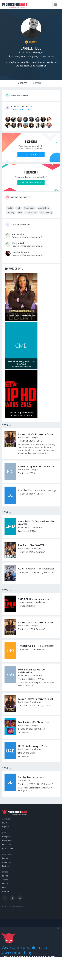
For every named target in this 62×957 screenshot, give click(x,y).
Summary (37, 83)
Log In (4, 822)
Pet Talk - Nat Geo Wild (31, 545)
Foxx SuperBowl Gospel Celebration (31, 671)
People (5, 858)
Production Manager (31, 52)
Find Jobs (6, 836)
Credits (22, 83)
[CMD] (10, 534)
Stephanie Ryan (20, 252)
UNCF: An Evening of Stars (33, 746)
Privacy (5, 883)
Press (4, 887)
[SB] (10, 789)
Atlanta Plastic (26, 568)
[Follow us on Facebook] (5, 898)
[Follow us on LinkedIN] (20, 898)
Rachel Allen (18, 234)
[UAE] (10, 758)
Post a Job (31, 154)
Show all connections (21, 109)
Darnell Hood (31, 48)
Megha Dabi (18, 243)
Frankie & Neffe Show (30, 722)
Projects (5, 866)
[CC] (10, 502)
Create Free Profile (31, 182)
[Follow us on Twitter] (12, 898)
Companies (7, 862)
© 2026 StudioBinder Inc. (12, 906)
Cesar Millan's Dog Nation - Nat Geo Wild (36, 523)
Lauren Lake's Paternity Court (35, 434)
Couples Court (26, 490)
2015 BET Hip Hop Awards (33, 599)
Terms (5, 879)
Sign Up (5, 826)
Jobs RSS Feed (8, 848)
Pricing (5, 876)
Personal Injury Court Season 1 (36, 466)
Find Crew (6, 840)
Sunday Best (25, 777)
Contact (5, 891)
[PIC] (10, 479)
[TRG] (10, 658)
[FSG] (10, 682)
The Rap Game (26, 645)
